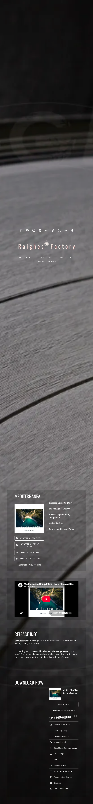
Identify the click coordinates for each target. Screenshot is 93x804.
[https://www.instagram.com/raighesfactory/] (33, 230)
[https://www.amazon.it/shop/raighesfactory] (72, 230)
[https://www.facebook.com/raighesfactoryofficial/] (21, 230)
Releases (39, 257)
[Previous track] (74, 716)
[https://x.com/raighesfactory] (59, 230)
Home (19, 257)
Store (61, 257)
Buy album (63, 704)
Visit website (35, 565)
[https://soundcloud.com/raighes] (66, 230)
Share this (22, 565)
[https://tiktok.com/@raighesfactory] (53, 230)
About (29, 257)
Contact (52, 261)
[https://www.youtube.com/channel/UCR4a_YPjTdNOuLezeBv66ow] (27, 230)
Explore (40, 261)
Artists (50, 257)
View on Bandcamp (65, 710)
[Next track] (77, 716)
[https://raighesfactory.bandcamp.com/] (46, 230)
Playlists (72, 257)
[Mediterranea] (55, 694)
